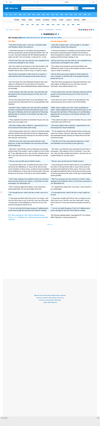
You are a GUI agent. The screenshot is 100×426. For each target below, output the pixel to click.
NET (49, 38)
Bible (7, 29)
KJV (38, 38)
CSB (27, 38)
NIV (52, 38)
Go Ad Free (4, 418)
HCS (35, 38)
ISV (42, 38)
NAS (45, 38)
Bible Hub (50, 224)
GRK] (60, 38)
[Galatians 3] (97, 197)
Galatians (11, 29)
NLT (55, 38)
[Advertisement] (50, 264)
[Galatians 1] (2, 197)
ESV (31, 38)
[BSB (24, 38)
